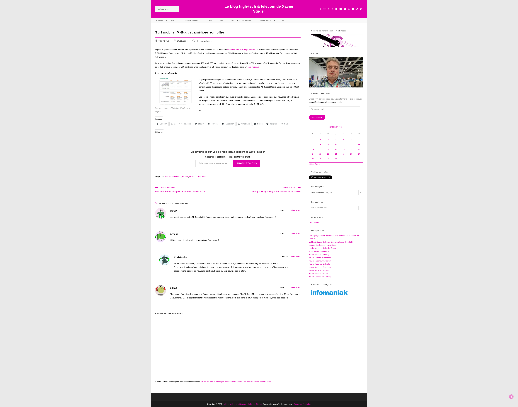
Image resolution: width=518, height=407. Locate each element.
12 (351, 144)
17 (336, 149)
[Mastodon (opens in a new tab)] (361, 9)
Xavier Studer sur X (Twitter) (320, 277)
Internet (169, 177)
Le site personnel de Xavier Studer (322, 248)
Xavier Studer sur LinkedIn (319, 264)
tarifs (198, 177)
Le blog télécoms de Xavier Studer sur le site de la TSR (330, 242)
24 (336, 154)
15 (320, 149)
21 (313, 154)
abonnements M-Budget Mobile (241, 49)
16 (328, 149)
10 (336, 144)
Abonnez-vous (247, 163)
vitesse (205, 177)
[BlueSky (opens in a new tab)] (345, 9)
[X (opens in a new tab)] (320, 9)
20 (359, 149)
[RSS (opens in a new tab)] (349, 9)
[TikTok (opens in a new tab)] (357, 9)
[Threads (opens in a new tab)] (328, 9)
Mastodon (306, 404)
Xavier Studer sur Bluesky (319, 255)
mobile (192, 177)
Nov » (317, 164)
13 (359, 144)
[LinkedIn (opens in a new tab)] (336, 9)
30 (328, 159)
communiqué (253, 67)
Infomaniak (297, 404)
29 (320, 159)
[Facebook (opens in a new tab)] (324, 9)
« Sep (311, 164)
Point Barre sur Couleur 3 (319, 251)
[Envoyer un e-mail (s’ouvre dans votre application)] (353, 9)
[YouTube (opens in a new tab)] (340, 9)
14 (313, 149)
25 (344, 154)
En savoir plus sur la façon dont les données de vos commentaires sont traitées (236, 382)
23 (328, 154)
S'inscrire (317, 117)
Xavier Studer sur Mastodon (320, 267)
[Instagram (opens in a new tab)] (332, 9)
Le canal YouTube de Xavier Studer (323, 245)
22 (320, 154)
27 (359, 154)
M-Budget (177, 177)
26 (351, 154)
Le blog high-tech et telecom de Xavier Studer (242, 404)
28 (313, 159)
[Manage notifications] (511, 396)
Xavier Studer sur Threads (319, 270)
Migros (185, 177)
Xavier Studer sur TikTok (318, 274)
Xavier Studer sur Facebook (320, 258)
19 (351, 149)
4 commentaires (204, 41)
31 (336, 159)
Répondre (296, 210)
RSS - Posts (314, 223)
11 (344, 144)
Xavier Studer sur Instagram (320, 261)
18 (344, 149)
